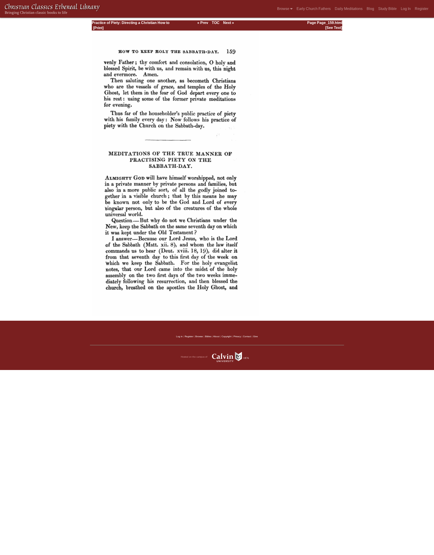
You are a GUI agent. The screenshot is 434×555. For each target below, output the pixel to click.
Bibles (208, 336)
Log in (179, 336)
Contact (247, 336)
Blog (370, 9)
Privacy (237, 336)
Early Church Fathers (314, 9)
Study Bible (387, 9)
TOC (215, 23)
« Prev (202, 23)
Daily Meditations (349, 9)
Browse (283, 9)
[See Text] (333, 28)
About (216, 336)
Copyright (226, 336)
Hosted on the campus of (194, 357)
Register (421, 9)
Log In (406, 9)
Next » (228, 23)
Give (255, 336)
